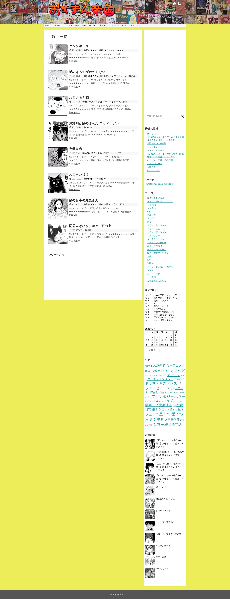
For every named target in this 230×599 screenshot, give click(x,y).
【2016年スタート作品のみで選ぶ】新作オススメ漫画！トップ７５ (170, 478)
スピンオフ (162, 376)
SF (169, 365)
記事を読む (74, 61)
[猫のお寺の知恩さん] (58, 208)
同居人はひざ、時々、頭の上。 (91, 226)
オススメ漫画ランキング (159, 370)
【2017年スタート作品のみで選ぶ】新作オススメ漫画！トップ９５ (170, 467)
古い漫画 (151, 277)
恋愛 (179, 405)
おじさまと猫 (79, 97)
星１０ (156, 409)
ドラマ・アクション (113, 50)
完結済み (165, 405)
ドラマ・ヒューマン (112, 102)
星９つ (162, 419)
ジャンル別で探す (89, 25)
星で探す (103, 25)
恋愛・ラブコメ (111, 204)
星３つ (173, 409)
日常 (106, 76)
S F (149, 212)
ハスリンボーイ (154, 163)
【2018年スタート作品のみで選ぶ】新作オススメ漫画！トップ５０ (170, 455)
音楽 (149, 256)
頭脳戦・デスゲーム (156, 249)
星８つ (150, 419)
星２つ (165, 409)
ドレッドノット (154, 147)
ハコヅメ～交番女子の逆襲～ (161, 160)
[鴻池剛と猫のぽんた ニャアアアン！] (58, 131)
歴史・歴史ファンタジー (159, 253)
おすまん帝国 (118, 594)
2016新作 (158, 365)
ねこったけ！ (79, 174)
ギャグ (89, 127)
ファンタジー (153, 236)
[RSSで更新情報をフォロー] (179, 3)
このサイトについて (118, 25)
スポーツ (151, 215)
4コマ (147, 366)
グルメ (150, 270)
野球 (150, 425)
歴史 (179, 419)
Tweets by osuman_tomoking (159, 184)
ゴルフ (147, 375)
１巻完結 (151, 205)
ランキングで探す (72, 25)
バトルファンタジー (156, 242)
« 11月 (152, 350)
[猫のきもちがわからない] (58, 80)
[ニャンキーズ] (58, 54)
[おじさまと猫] (58, 106)
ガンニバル (152, 134)
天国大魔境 (152, 167)
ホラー (150, 222)
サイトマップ (134, 25)
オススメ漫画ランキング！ (160, 201)
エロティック (153, 274)
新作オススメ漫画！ (53, 25)
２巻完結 (151, 208)
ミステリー (159, 400)
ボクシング (148, 401)
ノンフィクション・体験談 (122, 76)
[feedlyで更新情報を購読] (174, 3)
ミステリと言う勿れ (156, 150)
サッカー (153, 375)
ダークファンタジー (156, 239)
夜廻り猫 (75, 149)
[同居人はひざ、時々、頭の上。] (58, 234)
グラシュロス (153, 170)
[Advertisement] (93, 275)
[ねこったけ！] (58, 183)
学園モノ (151, 263)
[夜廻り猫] (58, 157)
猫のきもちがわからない (87, 72)
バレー (173, 392)
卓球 (181, 401)
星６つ (165, 414)
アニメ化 (178, 365)
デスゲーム (179, 379)
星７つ (177, 414)
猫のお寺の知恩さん (83, 200)
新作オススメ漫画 (94, 50)
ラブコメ (173, 400)
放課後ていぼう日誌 (156, 143)
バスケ (166, 393)
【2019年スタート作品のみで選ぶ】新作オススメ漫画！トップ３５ (170, 443)
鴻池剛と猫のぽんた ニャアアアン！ (96, 123)
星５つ (154, 414)
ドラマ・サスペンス (156, 225)
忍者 (174, 405)
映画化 (172, 419)
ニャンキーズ (79, 46)
